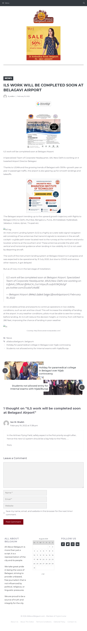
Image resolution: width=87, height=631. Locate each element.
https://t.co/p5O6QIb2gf (52, 284)
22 (49, 559)
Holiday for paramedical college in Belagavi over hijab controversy (38, 345)
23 (52, 559)
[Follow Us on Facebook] (63, 544)
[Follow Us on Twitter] (68, 544)
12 (40, 555)
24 (34, 564)
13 (43, 555)
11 (37, 555)
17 (34, 559)
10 (34, 555)
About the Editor (27, 622)
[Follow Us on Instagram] (73, 544)
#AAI (48, 280)
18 (37, 559)
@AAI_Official (16, 284)
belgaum (29, 341)
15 (49, 555)
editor (12, 96)
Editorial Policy (59, 622)
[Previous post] (5, 370)
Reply (9, 445)
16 (52, 555)
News (8, 78)
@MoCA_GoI (31, 284)
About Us (14, 622)
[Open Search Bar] (84, 3)
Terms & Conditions (43, 622)
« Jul (42, 574)
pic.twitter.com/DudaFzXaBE (23, 287)
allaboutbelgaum (15, 341)
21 (46, 559)
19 (40, 559)
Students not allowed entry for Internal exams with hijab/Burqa (37, 348)
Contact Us (72, 622)
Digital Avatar (61, 616)
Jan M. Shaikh (17, 422)
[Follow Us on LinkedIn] (77, 544)
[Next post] (82, 387)
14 (46, 555)
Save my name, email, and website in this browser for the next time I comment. (39, 513)
